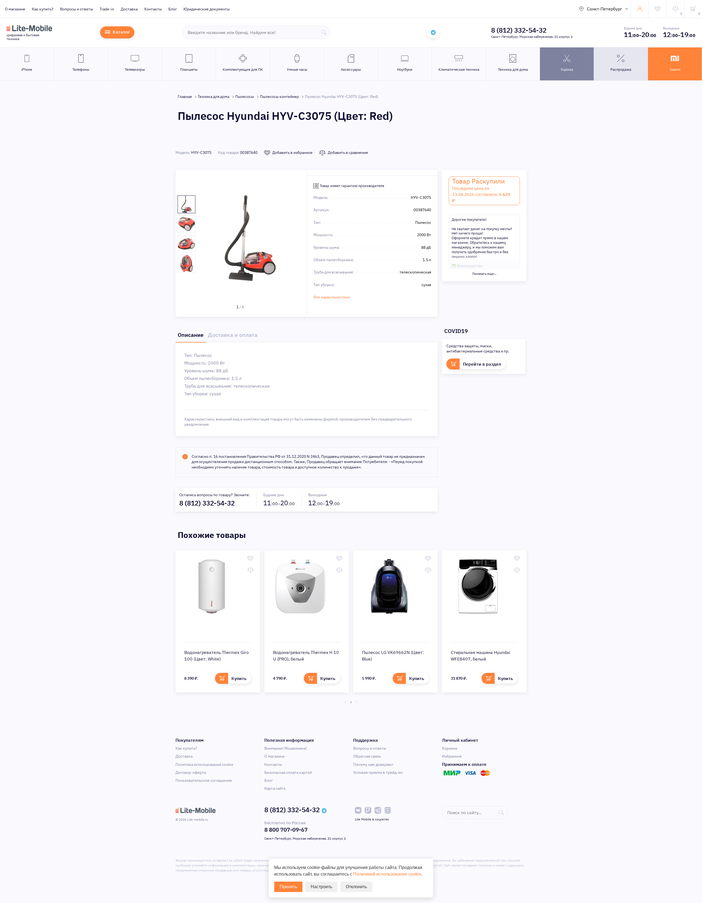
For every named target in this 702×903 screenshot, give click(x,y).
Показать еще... (484, 274)
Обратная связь (367, 756)
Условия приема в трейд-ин (378, 772)
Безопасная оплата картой (288, 772)
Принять (288, 886)
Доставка (129, 9)
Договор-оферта (191, 772)
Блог (172, 9)
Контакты (153, 9)
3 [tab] (356, 702)
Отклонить (356, 886)
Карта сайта (274, 788)
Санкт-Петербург (604, 9)
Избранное (452, 756)
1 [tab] (345, 702)
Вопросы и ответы (76, 9)
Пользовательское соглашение (204, 780)
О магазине (15, 9)
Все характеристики (331, 297)
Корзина (449, 748)
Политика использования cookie (204, 764)
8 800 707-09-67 (286, 829)
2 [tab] (351, 702)
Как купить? (42, 9)
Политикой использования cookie (387, 874)
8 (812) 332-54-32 (519, 30)
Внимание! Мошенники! (285, 748)
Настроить (321, 886)
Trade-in (107, 9)
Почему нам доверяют (373, 764)
